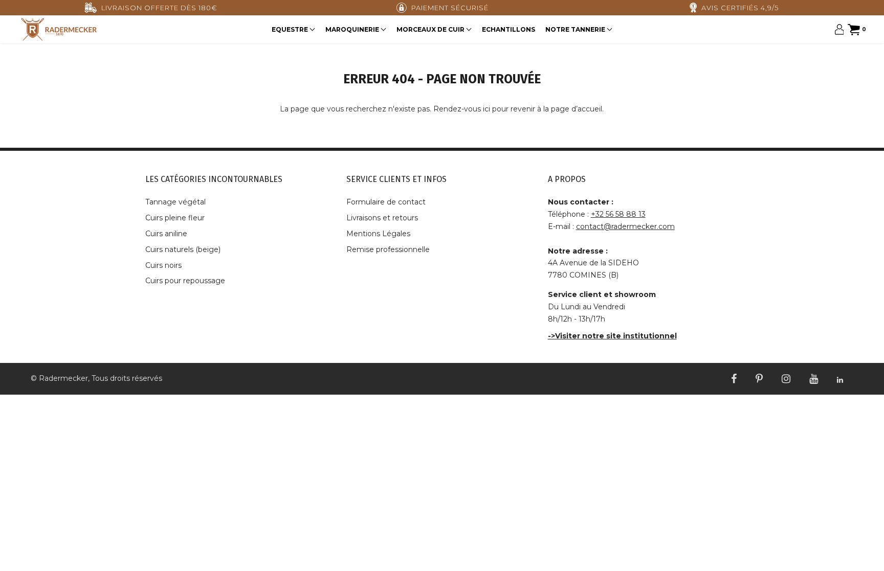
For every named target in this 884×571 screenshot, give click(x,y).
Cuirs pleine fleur (175, 217)
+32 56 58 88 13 (618, 214)
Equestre (291, 29)
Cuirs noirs (163, 265)
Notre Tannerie (576, 29)
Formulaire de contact (386, 202)
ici (486, 108)
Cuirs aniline (166, 233)
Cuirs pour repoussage (185, 280)
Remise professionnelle (388, 249)
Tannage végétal (175, 202)
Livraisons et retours (382, 217)
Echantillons (508, 29)
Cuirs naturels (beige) (182, 249)
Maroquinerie (353, 29)
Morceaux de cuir (431, 29)
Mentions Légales (378, 233)
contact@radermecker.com (625, 226)
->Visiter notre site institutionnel (612, 335)
